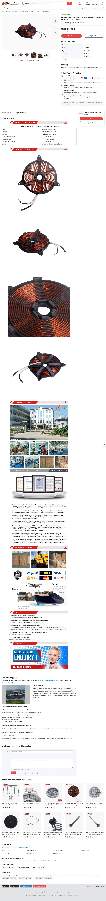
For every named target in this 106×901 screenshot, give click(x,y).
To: (9, 756)
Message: (8, 760)
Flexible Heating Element (9, 867)
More (3, 881)
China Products (29, 891)
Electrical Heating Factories (33, 875)
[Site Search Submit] (69, 3)
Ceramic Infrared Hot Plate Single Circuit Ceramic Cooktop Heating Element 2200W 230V (30, 805)
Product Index (79, 891)
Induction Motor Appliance (78, 875)
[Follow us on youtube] (99, 886)
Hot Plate (30, 729)
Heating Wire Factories (18, 875)
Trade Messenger (26, 886)
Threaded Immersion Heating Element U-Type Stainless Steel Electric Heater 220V (95, 834)
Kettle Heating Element (23, 867)
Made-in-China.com (46, 892)
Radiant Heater (23, 729)
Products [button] (26, 3)
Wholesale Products (53, 891)
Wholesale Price (62, 891)
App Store (5, 886)
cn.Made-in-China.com (67, 892)
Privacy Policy (77, 895)
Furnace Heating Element (38, 867)
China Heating (6, 875)
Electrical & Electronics (11, 11)
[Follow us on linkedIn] (103, 886)
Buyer (68, 8)
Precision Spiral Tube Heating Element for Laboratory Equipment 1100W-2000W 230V (53, 834)
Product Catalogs (23, 847)
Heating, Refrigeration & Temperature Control (29, 11)
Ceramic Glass (70, 729)
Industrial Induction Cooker (25, 878)
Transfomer (56, 729)
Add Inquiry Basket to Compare (30, 60)
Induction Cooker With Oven (94, 875)
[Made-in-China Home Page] (10, 3)
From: (8, 751)
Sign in (102, 4)
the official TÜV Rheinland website (46, 680)
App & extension (85, 8)
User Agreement (61, 895)
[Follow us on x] (94, 886)
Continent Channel (71, 891)
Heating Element (46, 11)
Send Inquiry (71, 36)
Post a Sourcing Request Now (45, 773)
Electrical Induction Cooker (9, 878)
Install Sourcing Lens (40, 886)
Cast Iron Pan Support (46, 729)
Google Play (15, 886)
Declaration (69, 895)
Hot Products (21, 891)
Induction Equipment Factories (50, 875)
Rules (103, 8)
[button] (65, 3)
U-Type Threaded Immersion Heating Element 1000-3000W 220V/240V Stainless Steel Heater (73, 834)
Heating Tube (62, 729)
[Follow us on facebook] (92, 886)
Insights (85, 891)
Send (13, 773)
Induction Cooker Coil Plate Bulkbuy (43, 878)
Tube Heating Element (58, 850)
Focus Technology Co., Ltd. (42, 895)
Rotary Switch (36, 729)
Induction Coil (30, 853)
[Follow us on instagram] (97, 886)
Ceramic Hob (5, 853)
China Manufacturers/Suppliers (40, 891)
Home (3, 11)
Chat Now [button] (95, 36)
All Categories (7, 8)
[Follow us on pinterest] (101, 886)
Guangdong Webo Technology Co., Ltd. (74, 22)
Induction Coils (65, 875)
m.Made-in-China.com (56, 892)
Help (77, 8)
